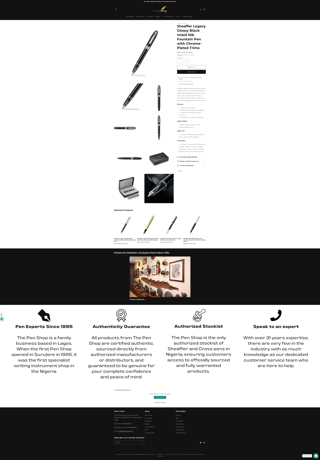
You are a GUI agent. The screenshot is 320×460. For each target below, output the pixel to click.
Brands (147, 424)
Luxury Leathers (150, 427)
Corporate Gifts (150, 433)
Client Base (179, 421)
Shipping (179, 54)
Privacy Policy (180, 427)
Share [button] (180, 171)
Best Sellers (148, 415)
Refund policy (159, 454)
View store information (186, 84)
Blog (177, 418)
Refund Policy (180, 430)
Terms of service (178, 454)
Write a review (160, 397)
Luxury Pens (149, 418)
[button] (116, 9)
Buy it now (191, 72)
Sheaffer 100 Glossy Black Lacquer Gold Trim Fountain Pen (171, 239)
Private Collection (137, 299)
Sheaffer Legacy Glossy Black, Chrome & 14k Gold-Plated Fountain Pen (125, 240)
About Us (179, 415)
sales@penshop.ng (125, 431)
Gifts (146, 430)
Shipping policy (187, 454)
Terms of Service (181, 433)
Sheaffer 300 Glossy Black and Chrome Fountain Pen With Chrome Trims (194, 240)
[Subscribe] (142, 442)
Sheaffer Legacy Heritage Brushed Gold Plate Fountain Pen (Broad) (147, 239)
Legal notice (161, 456)
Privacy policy (168, 454)
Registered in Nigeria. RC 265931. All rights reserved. (141, 454)
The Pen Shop (124, 454)
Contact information (198, 454)
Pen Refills (148, 421)
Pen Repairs (179, 424)
